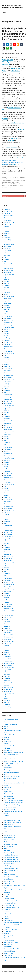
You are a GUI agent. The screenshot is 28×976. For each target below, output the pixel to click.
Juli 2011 (6, 541)
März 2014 (7, 471)
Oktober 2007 (8, 639)
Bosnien (6, 739)
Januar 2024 (7, 213)
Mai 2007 (6, 650)
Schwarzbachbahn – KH (11, 907)
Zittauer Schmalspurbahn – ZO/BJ (14, 957)
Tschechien (7, 931)
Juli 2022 (6, 253)
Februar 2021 (8, 290)
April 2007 (7, 652)
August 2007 (7, 643)
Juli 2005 (6, 698)
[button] (4, 44)
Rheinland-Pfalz (9, 881)
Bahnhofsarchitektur (17, 123)
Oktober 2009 (8, 587)
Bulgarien (22, 177)
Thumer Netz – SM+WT (11, 925)
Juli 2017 (6, 384)
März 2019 (7, 340)
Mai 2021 (6, 283)
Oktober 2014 (8, 456)
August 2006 (8, 670)
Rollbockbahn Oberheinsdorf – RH (14, 885)
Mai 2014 (6, 467)
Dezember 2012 (8, 504)
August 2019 (7, 329)
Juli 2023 (6, 226)
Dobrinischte (21, 180)
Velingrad (14, 185)
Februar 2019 (8, 342)
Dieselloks (15, 180)
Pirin (4, 70)
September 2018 (9, 353)
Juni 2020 (7, 307)
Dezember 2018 (8, 346)
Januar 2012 (7, 528)
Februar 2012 (8, 525)
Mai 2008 (6, 624)
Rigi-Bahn (7, 883)
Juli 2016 (6, 410)
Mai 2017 (6, 388)
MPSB (5, 833)
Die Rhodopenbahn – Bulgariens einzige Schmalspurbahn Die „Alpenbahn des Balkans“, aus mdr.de (14, 34)
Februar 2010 (8, 578)
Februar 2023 (8, 237)
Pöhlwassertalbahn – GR (11, 870)
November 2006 (9, 663)
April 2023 (7, 233)
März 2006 (7, 680)
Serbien (6, 916)
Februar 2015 (8, 447)
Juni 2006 (7, 674)
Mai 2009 (7, 597)
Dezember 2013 (8, 477)
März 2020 (7, 314)
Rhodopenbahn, (8, 59)
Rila (20, 68)
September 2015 (9, 432)
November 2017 (8, 375)
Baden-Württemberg (10, 724)
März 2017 (7, 392)
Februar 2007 (8, 656)
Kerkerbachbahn (9, 794)
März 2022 (7, 261)
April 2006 (7, 678)
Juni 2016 (6, 412)
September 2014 (9, 458)
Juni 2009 (7, 595)
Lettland (6, 816)
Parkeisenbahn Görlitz (11, 857)
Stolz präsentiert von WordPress (10, 973)
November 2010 (8, 558)
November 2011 (8, 532)
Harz (5, 774)
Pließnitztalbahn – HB (11, 868)
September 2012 (9, 510)
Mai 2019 (6, 336)
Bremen (6, 743)
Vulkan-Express (9, 940)
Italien (6, 789)
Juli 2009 (6, 593)
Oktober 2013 (8, 482)
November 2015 (8, 427)
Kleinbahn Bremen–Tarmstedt (13, 800)
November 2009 (9, 584)
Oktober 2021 (8, 272)
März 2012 (7, 523)
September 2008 (9, 615)
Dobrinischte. (15, 70)
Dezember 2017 (8, 373)
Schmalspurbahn (17, 183)
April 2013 (7, 495)
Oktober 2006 (8, 665)
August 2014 (7, 460)
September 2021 (9, 274)
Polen (5, 872)
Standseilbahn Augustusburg (13, 922)
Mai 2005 (6, 702)
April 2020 (7, 312)
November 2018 (8, 349)
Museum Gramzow (9, 837)
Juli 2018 (6, 357)
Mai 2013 (6, 493)
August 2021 (7, 277)
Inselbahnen (8, 787)
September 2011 (8, 536)
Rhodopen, (14, 68)
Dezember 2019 (8, 320)
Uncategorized (8, 936)
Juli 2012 (6, 515)
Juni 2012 (6, 517)
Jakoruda (15, 138)
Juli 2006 (6, 672)
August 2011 (7, 539)
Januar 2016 (7, 423)
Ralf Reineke (7, 177)
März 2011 (7, 549)
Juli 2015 (6, 436)
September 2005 (9, 694)
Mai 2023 (6, 231)
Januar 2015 (7, 449)
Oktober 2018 (8, 351)
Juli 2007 (6, 646)
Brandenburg (8, 741)
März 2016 (7, 419)
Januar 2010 (7, 580)
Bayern (6, 726)
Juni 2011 (6, 543)
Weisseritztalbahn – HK (11, 949)
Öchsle (6, 848)
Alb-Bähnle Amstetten (11, 719)
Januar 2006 (7, 685)
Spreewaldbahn (8, 920)
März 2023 (7, 235)
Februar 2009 (8, 604)
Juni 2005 (7, 700)
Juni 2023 (7, 229)
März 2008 (7, 628)
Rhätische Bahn (8, 879)
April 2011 (7, 547)
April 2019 (7, 338)
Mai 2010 (6, 571)
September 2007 (9, 641)
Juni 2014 (6, 464)
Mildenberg (7, 829)
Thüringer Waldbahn (10, 929)
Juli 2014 (6, 462)
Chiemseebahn (8, 750)
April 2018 (7, 364)
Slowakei (6, 918)
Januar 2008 (7, 632)
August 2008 (8, 617)
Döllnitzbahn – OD (9, 759)
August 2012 (7, 512)
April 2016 (7, 416)
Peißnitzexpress (9, 866)
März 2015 (7, 445)
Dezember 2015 (8, 425)
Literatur (6, 818)
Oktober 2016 (8, 403)
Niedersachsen (8, 842)
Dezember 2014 (8, 451)
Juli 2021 (6, 279)
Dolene (14, 164)
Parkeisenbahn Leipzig (11, 859)
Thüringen (7, 927)
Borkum (6, 737)
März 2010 (7, 576)
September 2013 (9, 484)
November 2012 (8, 506)
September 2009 (9, 589)
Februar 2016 (8, 421)
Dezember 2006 (9, 661)
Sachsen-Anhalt (9, 898)
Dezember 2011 (8, 530)
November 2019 (8, 322)
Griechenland (8, 767)
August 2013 (7, 486)
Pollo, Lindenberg (9, 874)
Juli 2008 (6, 619)
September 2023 (9, 222)
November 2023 (9, 218)
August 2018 (7, 355)
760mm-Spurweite (11, 147)
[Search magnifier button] (24, 196)
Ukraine (6, 933)
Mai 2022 (6, 257)
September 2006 (9, 667)
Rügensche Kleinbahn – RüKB (13, 890)
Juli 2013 (6, 488)
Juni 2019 (6, 333)
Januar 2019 (7, 344)
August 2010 (7, 565)
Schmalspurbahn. (8, 62)
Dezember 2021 (8, 268)
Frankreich (7, 765)
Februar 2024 (8, 211)
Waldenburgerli (8, 944)
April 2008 (7, 626)
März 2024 (7, 209)
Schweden (7, 909)
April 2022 (7, 259)
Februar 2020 (8, 316)
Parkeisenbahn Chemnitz (11, 853)
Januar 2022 (7, 266)
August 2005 (8, 696)
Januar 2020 (7, 318)
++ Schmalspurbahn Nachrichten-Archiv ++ (12, 6)
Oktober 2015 (8, 429)
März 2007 (7, 654)
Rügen (6, 888)
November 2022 (9, 244)
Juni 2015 (6, 438)
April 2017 (7, 390)
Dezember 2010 (8, 556)
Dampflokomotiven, (14, 108)
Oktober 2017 (8, 377)
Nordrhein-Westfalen (10, 844)
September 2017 (9, 379)
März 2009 (7, 602)
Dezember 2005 (8, 687)
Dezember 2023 (8, 216)
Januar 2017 (7, 397)
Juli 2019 (6, 331)
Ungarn (6, 938)
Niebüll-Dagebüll (9, 840)
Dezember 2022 (8, 242)
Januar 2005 (7, 707)
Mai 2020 (6, 309)
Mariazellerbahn (9, 824)
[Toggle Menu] (24, 966)
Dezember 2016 (8, 399)
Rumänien (7, 892)
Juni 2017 (6, 386)
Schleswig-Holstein (10, 903)
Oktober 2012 (8, 508)
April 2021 (7, 285)
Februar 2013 (8, 499)
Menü (4, 12)
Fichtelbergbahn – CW (11, 763)
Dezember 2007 (8, 635)
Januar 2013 (7, 501)
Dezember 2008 (8, 608)
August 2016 (7, 408)
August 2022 (8, 250)
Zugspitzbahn (8, 960)
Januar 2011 (7, 554)
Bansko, (11, 140)
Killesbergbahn (8, 796)
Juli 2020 (6, 305)
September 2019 (9, 327)
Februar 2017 (8, 395)
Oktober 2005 (8, 691)
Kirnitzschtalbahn (9, 798)
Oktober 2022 (8, 246)
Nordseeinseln (8, 846)
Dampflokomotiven (7, 180)
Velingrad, (21, 129)
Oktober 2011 (8, 534)
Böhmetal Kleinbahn (10, 735)
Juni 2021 (6, 281)
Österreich (7, 850)
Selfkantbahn (8, 914)
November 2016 (8, 401)
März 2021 (7, 288)
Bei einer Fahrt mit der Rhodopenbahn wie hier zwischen (12, 162)
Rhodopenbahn (6, 183)
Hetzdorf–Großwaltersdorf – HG (14, 783)
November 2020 (9, 296)
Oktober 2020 (8, 298)
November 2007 (9, 637)
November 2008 (9, 611)
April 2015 (7, 443)
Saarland (6, 894)
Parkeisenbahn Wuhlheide (12, 861)
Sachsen (6, 896)
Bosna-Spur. (22, 158)
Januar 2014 (7, 475)
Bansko (16, 179)
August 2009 (8, 591)
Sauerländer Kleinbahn (11, 901)
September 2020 (9, 301)
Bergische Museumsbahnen (12, 730)
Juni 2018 (6, 360)
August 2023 (7, 224)
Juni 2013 (6, 491)
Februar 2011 (8, 552)
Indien (6, 785)
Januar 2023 (7, 240)
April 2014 (7, 469)
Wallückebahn (8, 946)
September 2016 (9, 405)
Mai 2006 (7, 676)
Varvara (5, 118)
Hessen (6, 781)
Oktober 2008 (8, 613)
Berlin (5, 733)
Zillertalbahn (8, 955)
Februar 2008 (8, 630)
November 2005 (9, 689)
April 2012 (7, 521)
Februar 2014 (8, 473)
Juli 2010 (6, 567)
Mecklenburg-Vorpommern (12, 826)
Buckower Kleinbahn (10, 746)
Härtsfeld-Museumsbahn (11, 772)
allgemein (7, 722)
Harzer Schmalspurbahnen (12, 776)
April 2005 (7, 704)
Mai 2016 (6, 414)
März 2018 (7, 366)
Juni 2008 (7, 622)
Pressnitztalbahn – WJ (11, 877)
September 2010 (9, 563)
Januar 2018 (7, 371)
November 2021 (8, 270)
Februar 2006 (8, 683)
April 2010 (7, 573)
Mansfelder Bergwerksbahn (12, 822)
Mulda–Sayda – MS (10, 835)
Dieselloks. (6, 110)
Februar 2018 (8, 368)
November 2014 (8, 453)
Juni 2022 (7, 255)
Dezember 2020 (8, 294)
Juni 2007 (7, 648)
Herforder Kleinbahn (10, 778)
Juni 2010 (6, 569)
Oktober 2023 (8, 220)
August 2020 (8, 303)
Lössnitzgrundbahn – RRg (12, 820)
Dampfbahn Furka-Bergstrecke (13, 752)
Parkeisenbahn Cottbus (11, 855)
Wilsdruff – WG (8, 953)
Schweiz (6, 912)
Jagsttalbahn (8, 792)
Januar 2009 (7, 606)
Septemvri (6, 64)
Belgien (6, 728)
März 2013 (7, 497)
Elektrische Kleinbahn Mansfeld (13, 761)
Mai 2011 (6, 545)
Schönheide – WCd (9, 905)
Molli (5, 831)
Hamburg (7, 770)
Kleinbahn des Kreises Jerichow (13, 802)
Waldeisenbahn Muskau (11, 942)
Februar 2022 (8, 264)
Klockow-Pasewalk (9, 809)
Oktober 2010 (8, 560)
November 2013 (8, 480)
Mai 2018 (6, 362)
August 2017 (7, 381)
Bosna (20, 179)
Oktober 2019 (8, 325)
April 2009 (7, 600)
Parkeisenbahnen (9, 864)
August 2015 (7, 434)
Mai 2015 (6, 440)
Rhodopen (17, 182)
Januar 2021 (7, 292)
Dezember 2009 (9, 582)
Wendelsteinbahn (9, 951)
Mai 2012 (6, 519)
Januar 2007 (7, 659)
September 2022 (9, 248)
